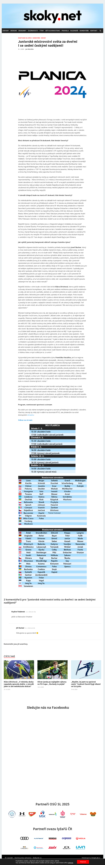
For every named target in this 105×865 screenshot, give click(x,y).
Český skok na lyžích (25, 38)
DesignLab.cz (95, 858)
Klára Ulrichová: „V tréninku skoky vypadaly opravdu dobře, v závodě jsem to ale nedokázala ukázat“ (19, 684)
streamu (30, 415)
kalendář (74, 30)
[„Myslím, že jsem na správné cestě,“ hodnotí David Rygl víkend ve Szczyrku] (86, 679)
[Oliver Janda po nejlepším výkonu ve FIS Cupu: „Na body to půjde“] (52, 679)
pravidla (65, 30)
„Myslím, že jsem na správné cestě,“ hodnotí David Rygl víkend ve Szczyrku (85, 684)
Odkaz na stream (25, 420)
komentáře (84, 30)
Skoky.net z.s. (37, 858)
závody (6, 30)
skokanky (22, 30)
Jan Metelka (29, 49)
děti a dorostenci (52, 30)
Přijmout (83, 862)
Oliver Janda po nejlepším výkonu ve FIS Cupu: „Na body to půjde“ (51, 683)
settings (70, 863)
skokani (13, 30)
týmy (41, 30)
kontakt (93, 30)
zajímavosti (33, 30)
